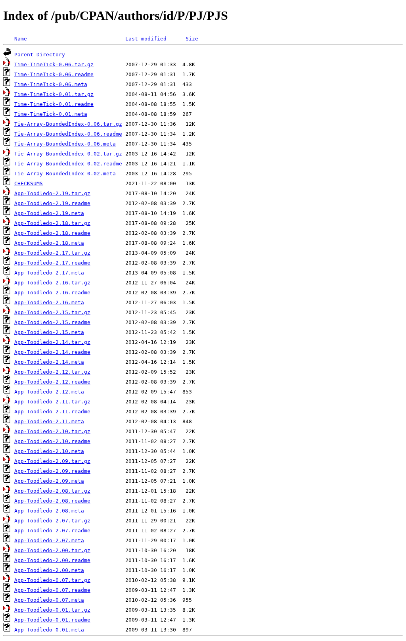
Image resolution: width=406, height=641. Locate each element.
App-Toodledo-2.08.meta (49, 511)
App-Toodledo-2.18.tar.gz (52, 223)
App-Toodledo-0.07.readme (52, 590)
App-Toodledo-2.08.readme (52, 501)
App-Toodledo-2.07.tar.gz (52, 521)
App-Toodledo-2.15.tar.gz (52, 312)
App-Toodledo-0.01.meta (49, 630)
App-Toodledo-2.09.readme (52, 471)
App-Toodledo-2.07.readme (52, 531)
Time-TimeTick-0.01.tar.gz (54, 94)
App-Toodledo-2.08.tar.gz (52, 491)
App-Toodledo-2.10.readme (52, 441)
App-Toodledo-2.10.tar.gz (52, 431)
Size (192, 39)
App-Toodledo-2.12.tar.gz (52, 372)
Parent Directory (39, 55)
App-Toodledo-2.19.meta (49, 213)
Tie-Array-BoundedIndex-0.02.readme (68, 164)
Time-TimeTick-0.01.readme (54, 104)
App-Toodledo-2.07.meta (49, 540)
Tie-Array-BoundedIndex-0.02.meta (65, 174)
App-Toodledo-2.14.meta (49, 362)
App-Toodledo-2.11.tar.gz (52, 402)
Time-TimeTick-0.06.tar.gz (54, 64)
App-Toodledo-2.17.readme (52, 263)
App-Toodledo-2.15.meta (49, 332)
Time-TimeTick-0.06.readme (54, 74)
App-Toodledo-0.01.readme (52, 620)
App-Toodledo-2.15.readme (52, 322)
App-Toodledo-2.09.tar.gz (52, 461)
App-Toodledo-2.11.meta (49, 421)
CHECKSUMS (28, 183)
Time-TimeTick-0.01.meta (50, 114)
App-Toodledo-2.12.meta (49, 392)
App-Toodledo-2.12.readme (52, 382)
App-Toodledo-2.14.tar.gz (52, 342)
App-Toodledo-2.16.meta (49, 302)
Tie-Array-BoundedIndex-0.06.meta (65, 144)
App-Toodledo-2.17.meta (49, 273)
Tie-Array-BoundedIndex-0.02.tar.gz (68, 154)
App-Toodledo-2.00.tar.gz (52, 550)
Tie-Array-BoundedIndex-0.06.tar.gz (68, 124)
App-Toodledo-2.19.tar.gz (52, 193)
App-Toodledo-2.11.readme (52, 412)
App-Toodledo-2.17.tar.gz (52, 253)
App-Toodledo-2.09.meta (49, 481)
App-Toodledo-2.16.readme (52, 293)
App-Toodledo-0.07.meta (49, 600)
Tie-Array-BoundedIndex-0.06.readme (68, 134)
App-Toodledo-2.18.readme (52, 233)
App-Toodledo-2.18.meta (49, 243)
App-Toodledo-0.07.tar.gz (52, 580)
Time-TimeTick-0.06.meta (50, 84)
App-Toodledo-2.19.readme (52, 203)
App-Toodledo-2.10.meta (49, 451)
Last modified (146, 39)
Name (20, 39)
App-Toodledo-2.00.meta (49, 570)
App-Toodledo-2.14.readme (52, 352)
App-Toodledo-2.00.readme (52, 560)
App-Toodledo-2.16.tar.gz (52, 283)
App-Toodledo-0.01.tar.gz (52, 610)
